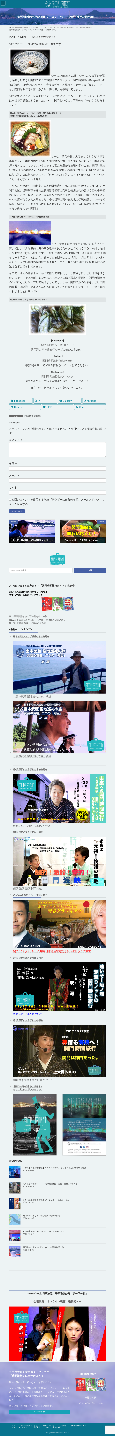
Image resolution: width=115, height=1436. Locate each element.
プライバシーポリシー (20, 1427)
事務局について (48, 1425)
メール (14, 475)
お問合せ (62, 1425)
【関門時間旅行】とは (28, 1425)
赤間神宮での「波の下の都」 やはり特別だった (44, 1231)
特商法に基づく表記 (53, 1427)
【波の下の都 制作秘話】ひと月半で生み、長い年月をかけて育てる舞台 (54, 1168)
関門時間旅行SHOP (78, 1425)
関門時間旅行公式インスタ (57, 376)
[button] (39, 1412)
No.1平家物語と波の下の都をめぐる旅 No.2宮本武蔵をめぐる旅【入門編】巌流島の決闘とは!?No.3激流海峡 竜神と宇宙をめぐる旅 (37, 619)
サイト (13, 487)
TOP (13, 1425)
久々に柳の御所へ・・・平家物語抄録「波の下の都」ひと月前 (50, 1184)
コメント (15, 439)
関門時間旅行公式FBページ (57, 345)
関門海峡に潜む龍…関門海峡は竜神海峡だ (41, 1215)
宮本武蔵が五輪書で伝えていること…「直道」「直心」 (47, 1199)
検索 (90, 570)
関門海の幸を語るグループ (47, 349)
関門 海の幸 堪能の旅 (33, 416)
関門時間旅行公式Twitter (57, 360)
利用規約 (37, 1427)
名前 (13, 463)
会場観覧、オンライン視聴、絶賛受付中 (57, 1301)
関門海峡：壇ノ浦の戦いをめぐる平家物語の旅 (43, 1247)
